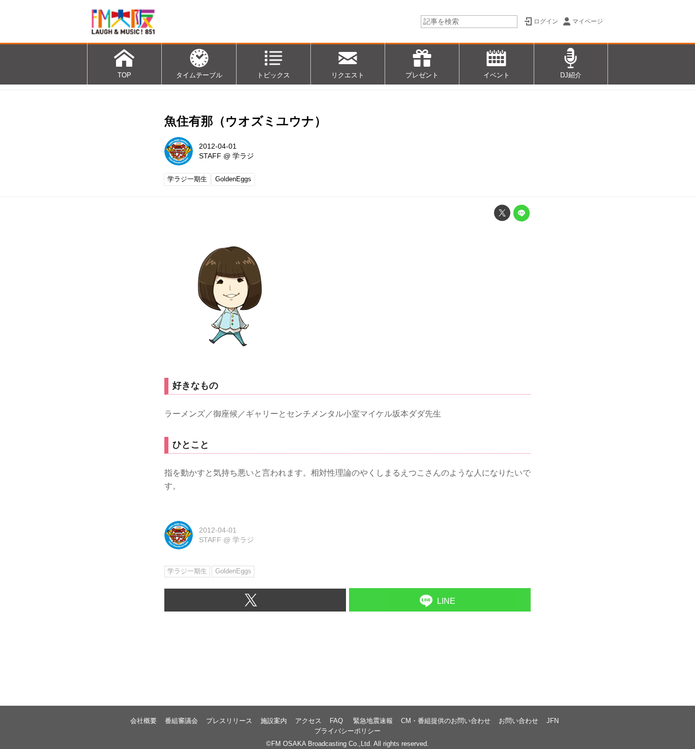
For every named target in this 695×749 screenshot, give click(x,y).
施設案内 (273, 721)
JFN (552, 721)
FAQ (337, 721)
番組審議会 (181, 721)
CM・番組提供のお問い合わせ (445, 721)
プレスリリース (229, 721)
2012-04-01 (218, 146)
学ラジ (243, 156)
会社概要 (143, 721)
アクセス (308, 721)
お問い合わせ (518, 721)
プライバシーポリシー (347, 731)
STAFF (210, 156)
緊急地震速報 (373, 721)
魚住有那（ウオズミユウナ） (245, 121)
